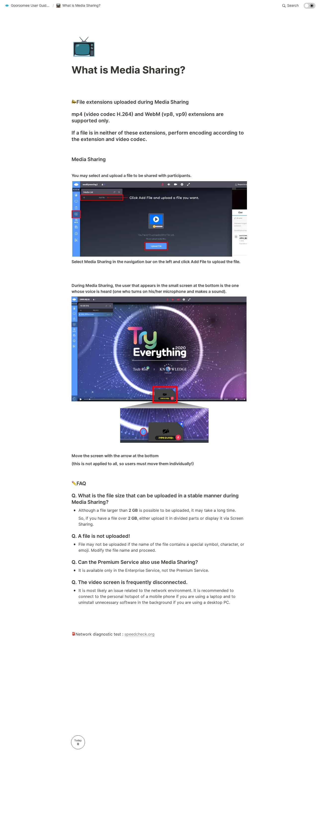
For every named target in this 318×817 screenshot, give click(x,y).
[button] (27, 6)
